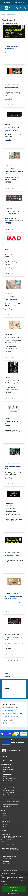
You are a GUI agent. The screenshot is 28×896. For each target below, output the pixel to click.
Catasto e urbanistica (8, 792)
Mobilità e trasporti (8, 795)
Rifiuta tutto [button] (14, 890)
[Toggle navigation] (3, 8)
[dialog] (14, 883)
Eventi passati (7, 676)
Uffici (4, 772)
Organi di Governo (7, 767)
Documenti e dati (7, 781)
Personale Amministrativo (9, 778)
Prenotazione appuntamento (10, 856)
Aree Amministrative (8, 769)
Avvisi (4, 818)
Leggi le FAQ (6, 861)
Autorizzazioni (6, 806)
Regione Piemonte (6, 2)
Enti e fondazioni (7, 774)
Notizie (5, 813)
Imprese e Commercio (8, 790)
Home (3, 14)
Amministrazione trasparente (10, 870)
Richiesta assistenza (8, 863)
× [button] (26, 873)
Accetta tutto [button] (14, 887)
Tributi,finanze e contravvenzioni (11, 801)
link (6, 884)
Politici (5, 776)
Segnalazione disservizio (9, 859)
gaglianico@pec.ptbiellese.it (10, 848)
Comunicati (6, 815)
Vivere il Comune (11, 14)
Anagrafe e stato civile (8, 788)
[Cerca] (25, 8)
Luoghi (5, 824)
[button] (13, 893)
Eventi (4, 826)
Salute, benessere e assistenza (10, 804)
